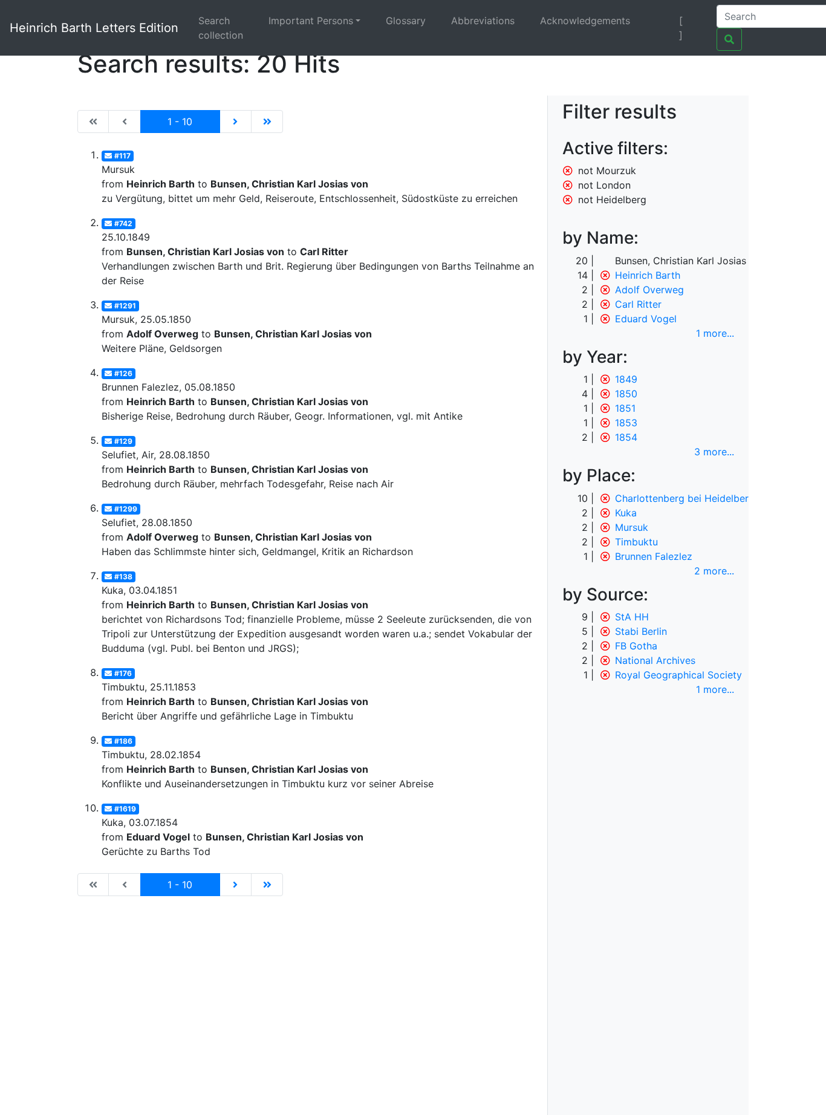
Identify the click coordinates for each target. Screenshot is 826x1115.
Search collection (220, 28)
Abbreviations (483, 21)
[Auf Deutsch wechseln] (660, 20)
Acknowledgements (585, 21)
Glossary (406, 21)
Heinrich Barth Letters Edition (94, 28)
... (715, 333)
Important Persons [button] (310, 21)
